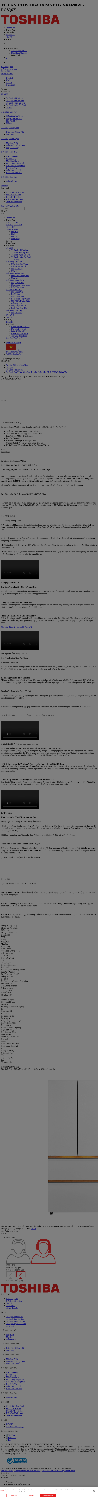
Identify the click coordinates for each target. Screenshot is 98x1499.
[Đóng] (94, 1491)
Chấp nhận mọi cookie (48, 1495)
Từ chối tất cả (31, 1495)
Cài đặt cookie (14, 1495)
